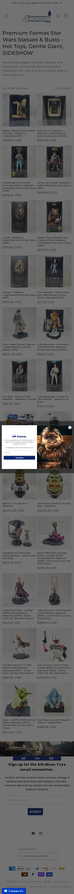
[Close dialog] (69, 427)
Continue (19, 457)
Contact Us (15, 891)
